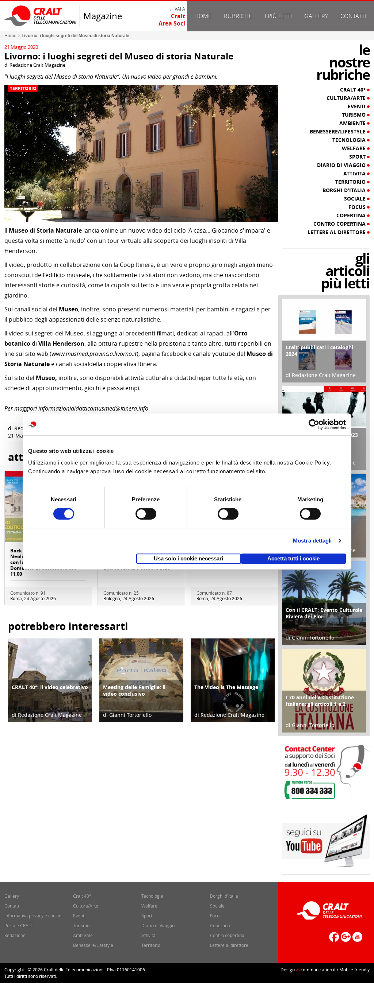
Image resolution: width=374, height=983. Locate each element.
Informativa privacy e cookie (32, 915)
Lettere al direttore (337, 232)
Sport (358, 157)
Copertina (351, 215)
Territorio (23, 89)
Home (202, 16)
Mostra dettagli (312, 540)
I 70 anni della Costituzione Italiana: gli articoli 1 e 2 (320, 700)
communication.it (316, 969)
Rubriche (238, 16)
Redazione (15, 935)
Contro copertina (340, 224)
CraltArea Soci (172, 19)
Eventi (357, 106)
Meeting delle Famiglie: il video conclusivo (134, 690)
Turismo (354, 115)
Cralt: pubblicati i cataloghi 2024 (319, 350)
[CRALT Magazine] (40, 15)
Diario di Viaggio (342, 165)
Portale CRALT (18, 925)
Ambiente (353, 123)
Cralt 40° (353, 89)
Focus (357, 207)
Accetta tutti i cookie (293, 558)
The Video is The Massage (226, 687)
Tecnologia (349, 140)
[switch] (146, 514)
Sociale (355, 198)
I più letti (278, 16)
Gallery (316, 16)
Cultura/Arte (347, 98)
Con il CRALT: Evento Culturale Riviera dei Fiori (324, 613)
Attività (355, 173)
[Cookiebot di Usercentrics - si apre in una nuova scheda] (314, 424)
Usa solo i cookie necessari (188, 558)
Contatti (353, 16)
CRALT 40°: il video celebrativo (50, 687)
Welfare (354, 148)
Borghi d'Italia (345, 190)
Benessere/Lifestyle (338, 131)
